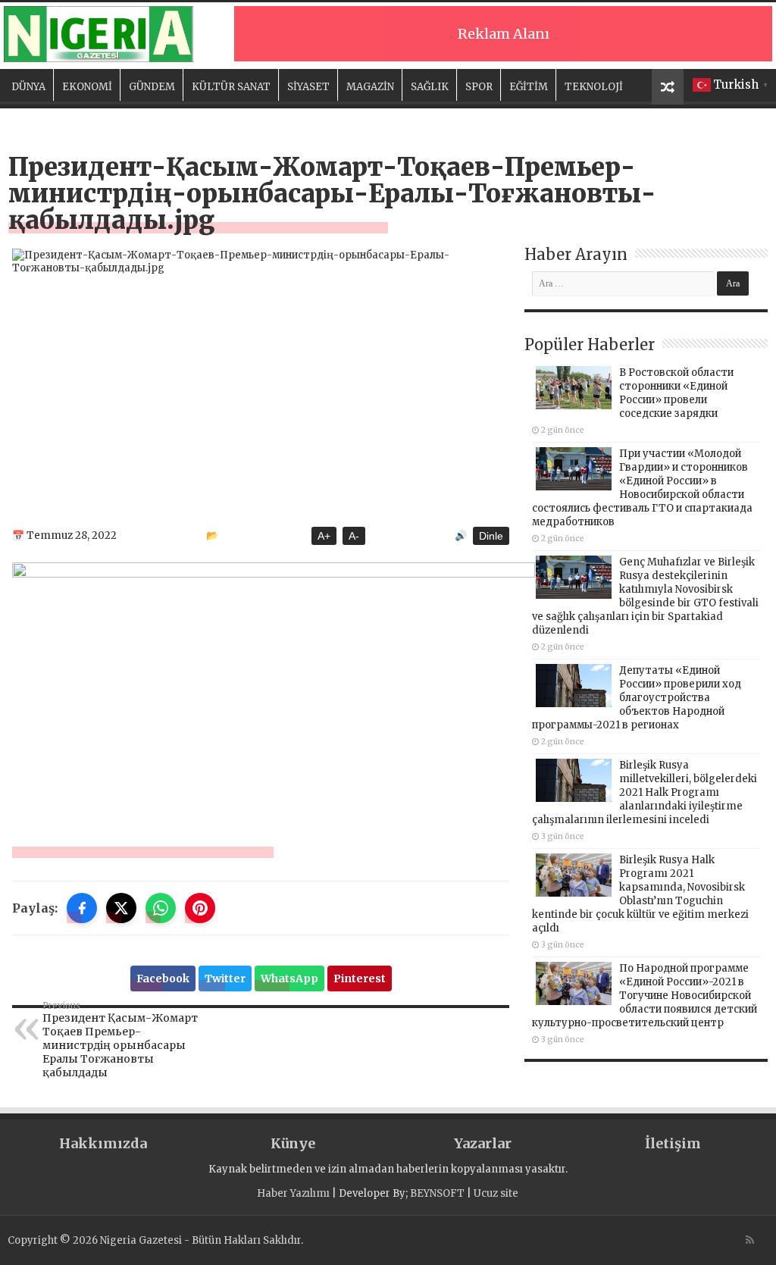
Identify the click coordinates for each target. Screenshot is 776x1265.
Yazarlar (483, 1143)
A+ (324, 536)
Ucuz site (496, 1193)
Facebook (162, 978)
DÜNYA (28, 86)
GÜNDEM (152, 86)
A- (354, 536)
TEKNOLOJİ (594, 86)
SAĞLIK (430, 86)
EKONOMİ (87, 86)
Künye (293, 1143)
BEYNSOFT (437, 1193)
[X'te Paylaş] (121, 908)
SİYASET (308, 86)
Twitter (225, 978)
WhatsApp (289, 978)
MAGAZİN (370, 86)
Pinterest (359, 978)
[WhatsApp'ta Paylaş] (161, 908)
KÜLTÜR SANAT (231, 86)
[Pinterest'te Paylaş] (200, 908)
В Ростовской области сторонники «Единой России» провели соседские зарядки (676, 393)
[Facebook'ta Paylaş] (82, 908)
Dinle (491, 536)
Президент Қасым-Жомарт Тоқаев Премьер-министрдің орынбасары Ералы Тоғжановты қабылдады (120, 1039)
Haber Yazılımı (293, 1193)
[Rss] (750, 1240)
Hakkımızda (103, 1143)
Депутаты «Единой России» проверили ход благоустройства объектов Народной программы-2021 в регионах (636, 697)
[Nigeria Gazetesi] (98, 34)
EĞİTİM (528, 86)
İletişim (673, 1143)
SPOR (479, 86)
